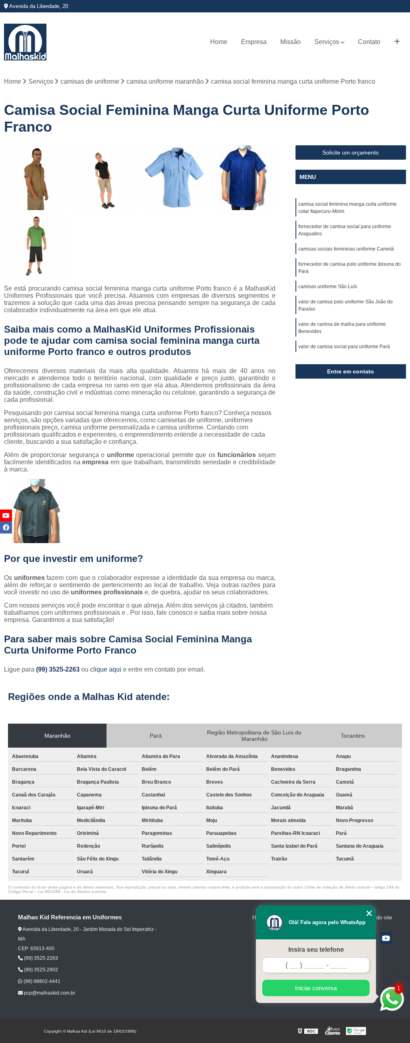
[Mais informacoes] (397, 42)
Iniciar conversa (316, 988)
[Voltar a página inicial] (25, 42)
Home (218, 41)
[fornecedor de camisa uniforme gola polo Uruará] (36, 246)
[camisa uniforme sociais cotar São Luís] (36, 177)
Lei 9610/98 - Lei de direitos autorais (72, 891)
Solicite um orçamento (350, 152)
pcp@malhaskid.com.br (49, 993)
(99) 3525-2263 (58, 669)
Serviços (326, 41)
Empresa (254, 41)
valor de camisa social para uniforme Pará (344, 346)
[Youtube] (386, 938)
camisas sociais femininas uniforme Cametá (346, 249)
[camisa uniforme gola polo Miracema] (105, 177)
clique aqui (105, 669)
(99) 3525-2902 (40, 970)
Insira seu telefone (316, 949)
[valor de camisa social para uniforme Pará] (243, 177)
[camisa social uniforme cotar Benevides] (174, 177)
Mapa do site (377, 918)
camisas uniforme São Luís (327, 286)
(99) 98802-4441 (41, 981)
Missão (290, 41)
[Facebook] (6, 528)
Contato (369, 41)
